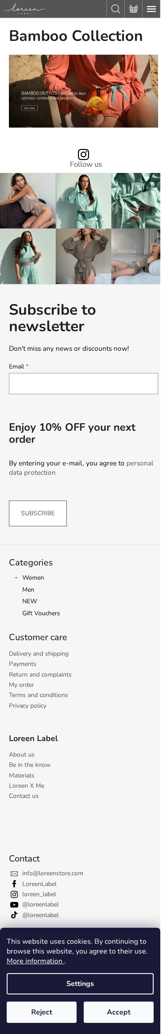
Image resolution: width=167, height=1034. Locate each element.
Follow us (86, 164)
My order (21, 685)
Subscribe (38, 513)
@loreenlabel (40, 904)
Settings (80, 984)
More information (35, 961)
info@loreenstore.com (52, 873)
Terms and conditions (38, 695)
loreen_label (39, 894)
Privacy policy (27, 705)
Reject (41, 1012)
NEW (29, 601)
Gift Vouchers (41, 613)
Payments (23, 664)
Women (33, 577)
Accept (118, 1012)
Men (28, 589)
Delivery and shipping (39, 653)
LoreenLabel (39, 884)
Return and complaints (40, 674)
